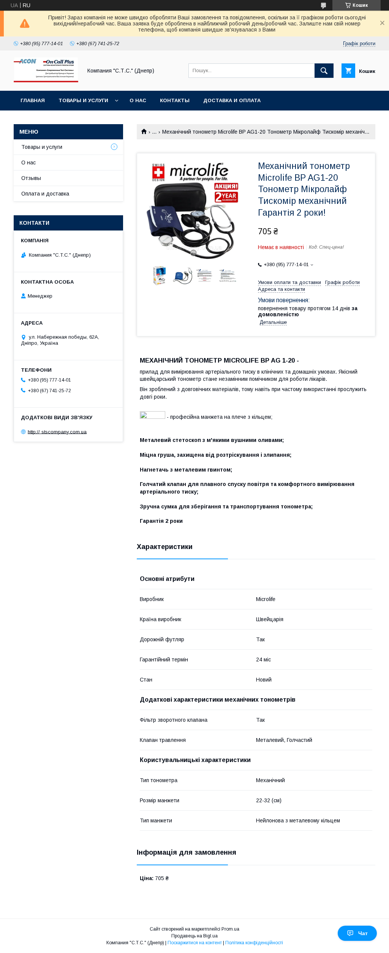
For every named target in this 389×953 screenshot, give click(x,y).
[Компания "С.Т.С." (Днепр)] (46, 81)
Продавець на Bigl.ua (194, 936)
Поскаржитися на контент (195, 942)
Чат (363, 933)
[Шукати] (324, 70)
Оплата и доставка (45, 194)
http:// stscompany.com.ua (57, 431)
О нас (138, 100)
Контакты (175, 100)
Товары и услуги (83, 100)
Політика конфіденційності (254, 942)
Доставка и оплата (232, 100)
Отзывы (31, 178)
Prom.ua (230, 929)
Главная (33, 100)
